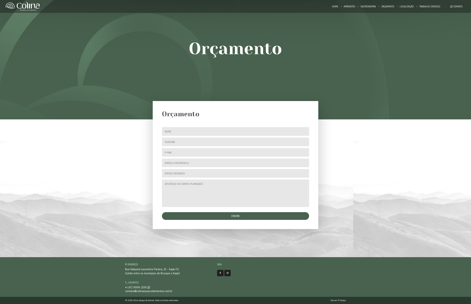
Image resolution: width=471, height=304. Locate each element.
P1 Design (342, 300)
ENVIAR (235, 216)
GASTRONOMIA (368, 6)
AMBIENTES (349, 6)
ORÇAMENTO (387, 6)
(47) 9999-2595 (138, 287)
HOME (335, 6)
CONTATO (458, 6)
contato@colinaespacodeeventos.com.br (148, 291)
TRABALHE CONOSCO (429, 6)
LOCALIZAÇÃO (407, 6)
